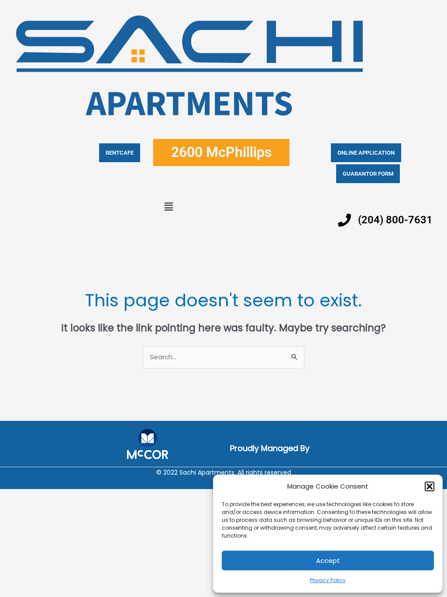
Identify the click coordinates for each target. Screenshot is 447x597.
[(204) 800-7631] (344, 220)
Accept (328, 560)
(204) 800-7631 (395, 220)
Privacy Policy (328, 580)
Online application (366, 152)
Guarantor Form (368, 173)
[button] (429, 486)
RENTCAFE (120, 152)
